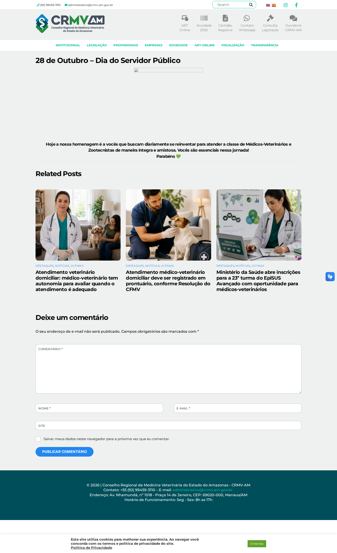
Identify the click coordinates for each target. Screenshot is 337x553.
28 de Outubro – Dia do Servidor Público (108, 60)
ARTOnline (185, 27)
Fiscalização (232, 45)
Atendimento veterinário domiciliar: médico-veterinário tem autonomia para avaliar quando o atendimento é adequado (77, 280)
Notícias (62, 265)
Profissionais (125, 45)
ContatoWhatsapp (247, 27)
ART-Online (205, 45)
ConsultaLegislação (270, 27)
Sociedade (178, 45)
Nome (44, 408)
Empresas (153, 45)
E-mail (183, 408)
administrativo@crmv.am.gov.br (203, 490)
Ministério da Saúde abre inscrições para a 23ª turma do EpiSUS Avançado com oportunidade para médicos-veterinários (258, 280)
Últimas (77, 265)
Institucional (68, 45)
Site (41, 426)
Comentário (50, 349)
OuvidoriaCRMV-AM (293, 27)
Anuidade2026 (204, 27)
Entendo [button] (256, 543)
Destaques (44, 265)
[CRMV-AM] (70, 31)
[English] (268, 5)
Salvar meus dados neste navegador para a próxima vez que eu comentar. (107, 439)
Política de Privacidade (91, 548)
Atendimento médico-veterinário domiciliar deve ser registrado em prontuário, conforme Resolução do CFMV (168, 280)
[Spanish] (274, 5)
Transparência (264, 45)
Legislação (97, 45)
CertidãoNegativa (225, 27)
